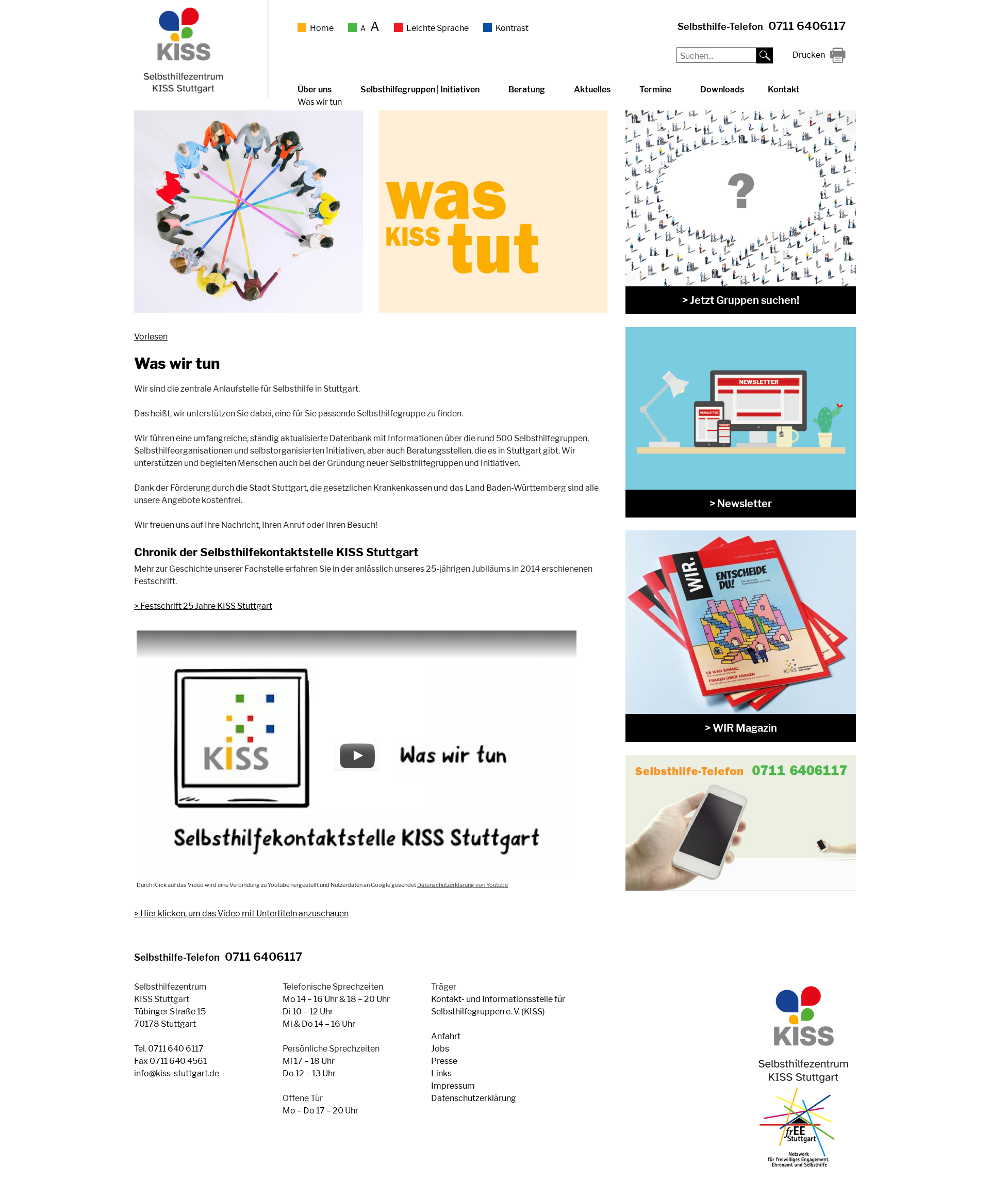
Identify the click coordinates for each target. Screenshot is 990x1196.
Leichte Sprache (437, 28)
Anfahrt (445, 1036)
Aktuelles (592, 89)
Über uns (315, 89)
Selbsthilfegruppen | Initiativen (420, 89)
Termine (655, 89)
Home (322, 28)
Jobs (440, 1049)
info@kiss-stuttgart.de (176, 1073)
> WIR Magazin (741, 728)
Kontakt (784, 89)
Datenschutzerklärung (473, 1098)
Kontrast (512, 28)
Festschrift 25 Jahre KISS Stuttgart (206, 606)
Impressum (453, 1086)
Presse (444, 1061)
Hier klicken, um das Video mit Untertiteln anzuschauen (244, 913)
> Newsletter (741, 503)
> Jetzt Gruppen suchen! (740, 300)
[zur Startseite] (182, 91)
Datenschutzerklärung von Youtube (462, 884)
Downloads (722, 89)
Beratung (526, 89)
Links (441, 1073)
